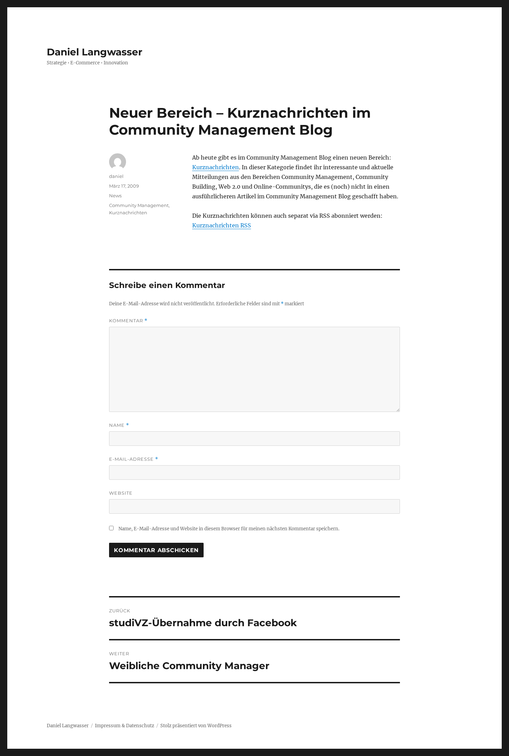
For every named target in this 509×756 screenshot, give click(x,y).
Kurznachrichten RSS (221, 225)
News (115, 195)
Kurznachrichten (215, 167)
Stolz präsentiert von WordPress (196, 726)
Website (121, 493)
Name (119, 425)
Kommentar (128, 321)
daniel (116, 176)
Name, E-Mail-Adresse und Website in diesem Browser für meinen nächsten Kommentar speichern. (228, 529)
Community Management (139, 205)
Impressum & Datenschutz (124, 726)
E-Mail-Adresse (133, 459)
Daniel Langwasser (94, 52)
